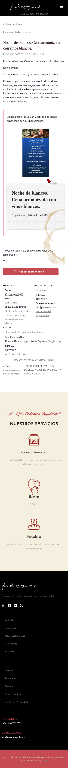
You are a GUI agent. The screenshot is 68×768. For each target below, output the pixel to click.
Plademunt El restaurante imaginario (24, 332)
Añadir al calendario (31, 271)
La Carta (9, 620)
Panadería (10, 678)
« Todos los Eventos (13, 25)
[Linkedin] (15, 605)
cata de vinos (12, 315)
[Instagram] (3, 605)
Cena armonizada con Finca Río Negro (11, 370)
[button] (61, 7)
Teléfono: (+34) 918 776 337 (34, 14)
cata (27, 311)
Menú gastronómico (15, 636)
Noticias (9, 671)
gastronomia (11, 319)
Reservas (9, 652)
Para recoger (12, 628)
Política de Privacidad (16, 702)
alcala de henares (14, 311)
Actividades (11, 644)
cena (22, 315)
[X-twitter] (21, 605)
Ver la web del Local (15, 354)
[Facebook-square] (9, 605)
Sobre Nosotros (13, 694)
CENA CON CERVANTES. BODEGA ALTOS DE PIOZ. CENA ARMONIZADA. (42, 370)
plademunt (20, 215)
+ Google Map (53, 341)
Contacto (9, 686)
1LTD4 (45, 761)
